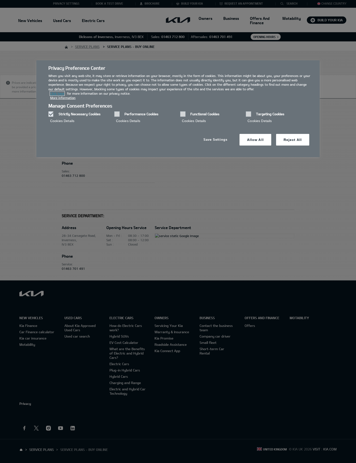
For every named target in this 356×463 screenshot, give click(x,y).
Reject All (293, 140)
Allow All (255, 140)
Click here (57, 93)
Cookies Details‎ (62, 121)
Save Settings (215, 139)
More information (63, 98)
